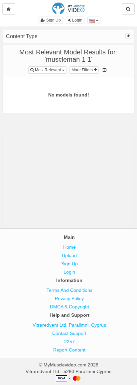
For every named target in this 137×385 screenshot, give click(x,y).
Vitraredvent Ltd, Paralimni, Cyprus (69, 325)
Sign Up (53, 20)
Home (69, 247)
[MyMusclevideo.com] (68, 8)
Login (76, 20)
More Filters (82, 70)
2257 (69, 341)
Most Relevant (50, 69)
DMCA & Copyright (69, 306)
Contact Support (69, 333)
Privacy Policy (69, 298)
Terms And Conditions (69, 290)
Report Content (69, 350)
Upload (69, 255)
